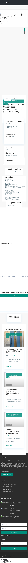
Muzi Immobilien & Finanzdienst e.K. (7, 560)
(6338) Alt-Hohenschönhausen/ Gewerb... (15, 510)
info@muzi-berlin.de (8, 491)
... (10, 363)
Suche (14, 548)
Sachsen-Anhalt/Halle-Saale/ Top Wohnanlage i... (13, 431)
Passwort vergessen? (6, 535)
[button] (4, 560)
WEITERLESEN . (5, 471)
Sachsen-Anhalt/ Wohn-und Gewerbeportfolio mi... (12, 392)
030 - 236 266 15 (7, 486)
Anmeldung (14, 532)
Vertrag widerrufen (7, 474)
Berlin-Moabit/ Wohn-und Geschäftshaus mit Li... (14, 351)
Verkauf (5, 104)
